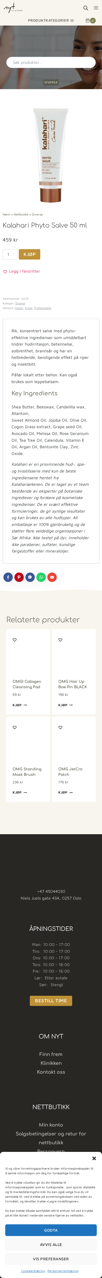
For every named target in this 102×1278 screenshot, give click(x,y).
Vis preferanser (51, 1259)
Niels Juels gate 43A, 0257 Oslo (51, 897)
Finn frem (51, 1054)
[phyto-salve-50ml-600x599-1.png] (51, 155)
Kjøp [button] (17, 705)
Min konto (51, 1125)
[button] (94, 1158)
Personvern (51, 1151)
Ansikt (19, 308)
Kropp (28, 308)
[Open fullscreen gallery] (94, 198)
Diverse (51, 82)
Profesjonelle (42, 308)
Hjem (6, 214)
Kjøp (30, 254)
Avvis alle (51, 1244)
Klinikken (51, 1063)
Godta (51, 1230)
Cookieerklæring (33, 1271)
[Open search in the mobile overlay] (85, 8)
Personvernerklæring (63, 1271)
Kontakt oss (51, 1072)
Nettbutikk (21, 214)
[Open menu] (96, 8)
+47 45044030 (51, 891)
